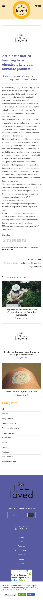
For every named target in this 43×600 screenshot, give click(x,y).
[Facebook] (21, 528)
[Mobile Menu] (2, 5)
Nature (4, 447)
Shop (21, 541)
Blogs (21, 559)
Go (30, 515)
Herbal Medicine (8, 433)
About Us (21, 546)
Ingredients (15, 80)
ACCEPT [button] (22, 594)
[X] (16, 528)
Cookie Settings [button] (10, 595)
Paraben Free (21, 555)
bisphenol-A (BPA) (12, 247)
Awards (5, 414)
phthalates (23, 247)
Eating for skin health (10, 428)
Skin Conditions (8, 457)
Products (5, 452)
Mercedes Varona (12, 76)
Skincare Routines (29, 80)
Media (4, 442)
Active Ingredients (21, 550)
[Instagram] (27, 528)
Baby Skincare (7, 419)
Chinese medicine (9, 423)
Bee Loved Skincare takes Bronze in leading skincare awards (21, 353)
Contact (21, 564)
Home (21, 537)
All (6, 80)
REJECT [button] (30, 594)
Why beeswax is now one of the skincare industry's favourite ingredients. (21, 312)
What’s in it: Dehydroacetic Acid (21, 391)
